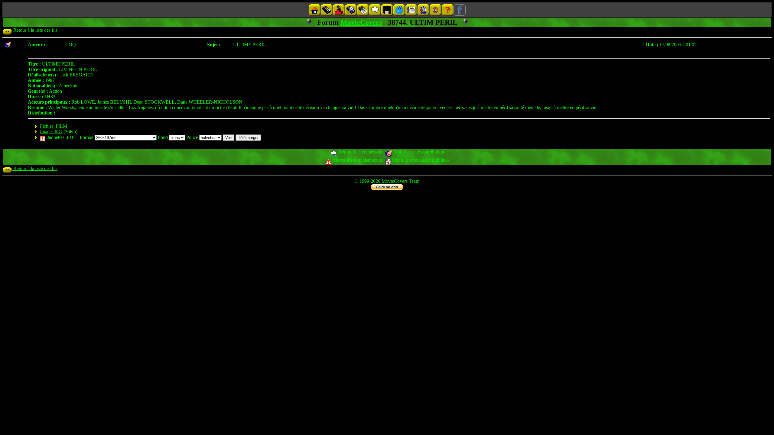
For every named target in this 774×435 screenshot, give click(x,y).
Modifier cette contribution (418, 151)
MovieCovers (361, 22)
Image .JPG (51, 131)
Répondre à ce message (360, 151)
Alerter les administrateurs (356, 160)
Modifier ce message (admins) (420, 160)
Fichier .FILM (53, 126)
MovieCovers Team (400, 181)
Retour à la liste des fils (34, 30)
